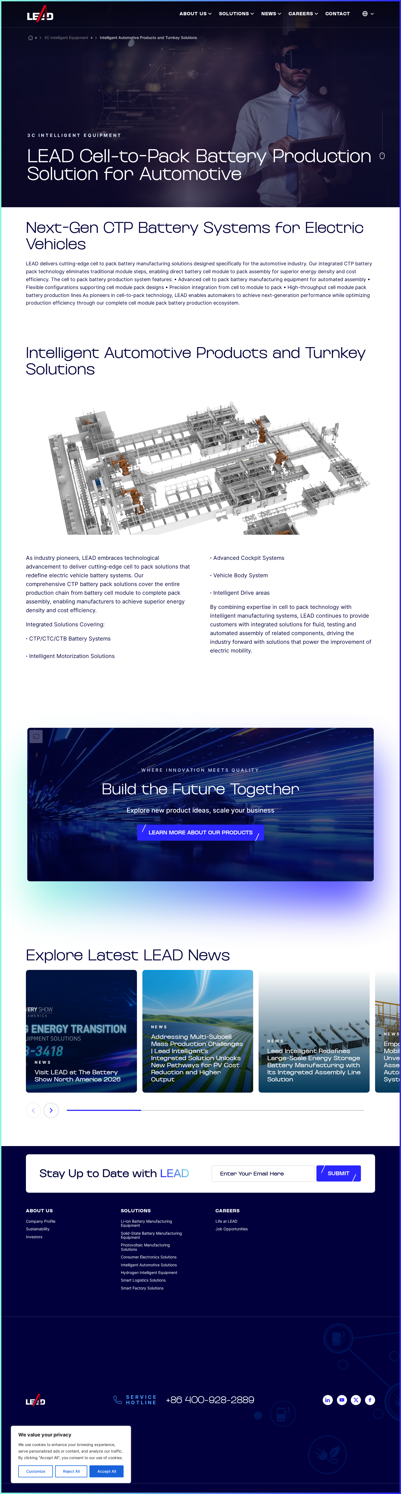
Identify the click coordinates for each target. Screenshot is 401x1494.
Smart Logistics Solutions (143, 1280)
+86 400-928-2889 (210, 1400)
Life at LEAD (226, 1221)
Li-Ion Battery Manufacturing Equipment (146, 1223)
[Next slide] (51, 1110)
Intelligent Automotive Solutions (149, 1265)
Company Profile (40, 1221)
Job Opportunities (232, 1229)
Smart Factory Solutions (142, 1288)
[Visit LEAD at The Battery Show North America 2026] (81, 1031)
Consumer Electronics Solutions (148, 1257)
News (43, 1062)
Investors (34, 1237)
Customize (35, 1471)
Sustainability (38, 1229)
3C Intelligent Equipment (66, 37)
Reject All (71, 1471)
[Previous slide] (33, 1110)
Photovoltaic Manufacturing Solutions (145, 1247)
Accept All (106, 1471)
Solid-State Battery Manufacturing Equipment (151, 1235)
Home (30, 36)
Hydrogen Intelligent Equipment (149, 1272)
